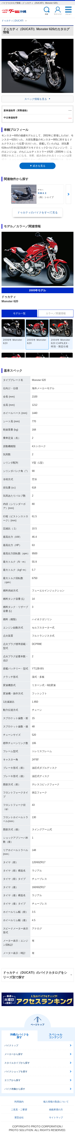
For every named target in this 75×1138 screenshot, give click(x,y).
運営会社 (19, 1117)
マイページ (58, 14)
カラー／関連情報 (56, 313)
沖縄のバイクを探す (19, 1036)
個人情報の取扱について (56, 1101)
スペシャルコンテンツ (55, 1036)
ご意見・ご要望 (19, 1109)
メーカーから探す (13, 1054)
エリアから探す (12, 1080)
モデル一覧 (19, 313)
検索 (46, 14)
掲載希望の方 (56, 1109)
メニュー (68, 14)
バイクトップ (11, 1045)
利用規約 (19, 1101)
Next (68, 194)
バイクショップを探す (16, 1071)
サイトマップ (56, 1117)
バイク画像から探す (14, 1089)
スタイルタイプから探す (17, 1063)
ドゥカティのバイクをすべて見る (37, 212)
